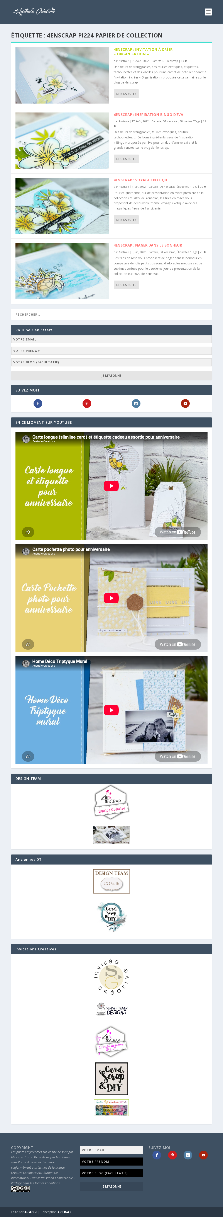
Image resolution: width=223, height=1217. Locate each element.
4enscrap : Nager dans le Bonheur (148, 245)
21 (202, 252)
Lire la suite (126, 94)
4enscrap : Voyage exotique (141, 180)
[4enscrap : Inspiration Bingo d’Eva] (62, 140)
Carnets (156, 61)
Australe (124, 61)
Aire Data (64, 1212)
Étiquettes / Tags (190, 121)
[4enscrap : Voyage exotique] (62, 206)
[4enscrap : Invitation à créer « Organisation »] (62, 75)
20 (202, 187)
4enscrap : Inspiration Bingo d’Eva (148, 114)
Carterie (157, 121)
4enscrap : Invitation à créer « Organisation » (143, 51)
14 (183, 61)
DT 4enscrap (170, 61)
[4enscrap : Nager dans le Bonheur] (62, 271)
